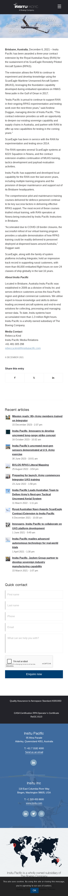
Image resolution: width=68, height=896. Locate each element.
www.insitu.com (34, 803)
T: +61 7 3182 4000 (34, 748)
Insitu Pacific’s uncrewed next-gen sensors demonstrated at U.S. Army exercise (33, 450)
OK (34, 890)
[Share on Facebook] (14, 377)
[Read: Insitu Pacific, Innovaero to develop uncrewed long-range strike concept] (8, 432)
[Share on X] (34, 377)
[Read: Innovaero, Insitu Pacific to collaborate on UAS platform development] (8, 525)
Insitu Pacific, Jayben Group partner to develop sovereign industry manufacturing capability (35, 562)
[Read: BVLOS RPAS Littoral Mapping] (8, 466)
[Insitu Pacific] (26, 7)
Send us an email (34, 752)
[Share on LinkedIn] (53, 377)
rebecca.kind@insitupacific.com (23, 348)
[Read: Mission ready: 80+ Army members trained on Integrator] (8, 417)
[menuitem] (59, 6)
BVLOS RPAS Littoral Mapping (30, 465)
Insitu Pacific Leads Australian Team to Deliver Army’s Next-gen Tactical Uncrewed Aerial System (35, 494)
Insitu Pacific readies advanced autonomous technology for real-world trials (35, 543)
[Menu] (59, 6)
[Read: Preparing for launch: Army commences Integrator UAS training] (8, 476)
